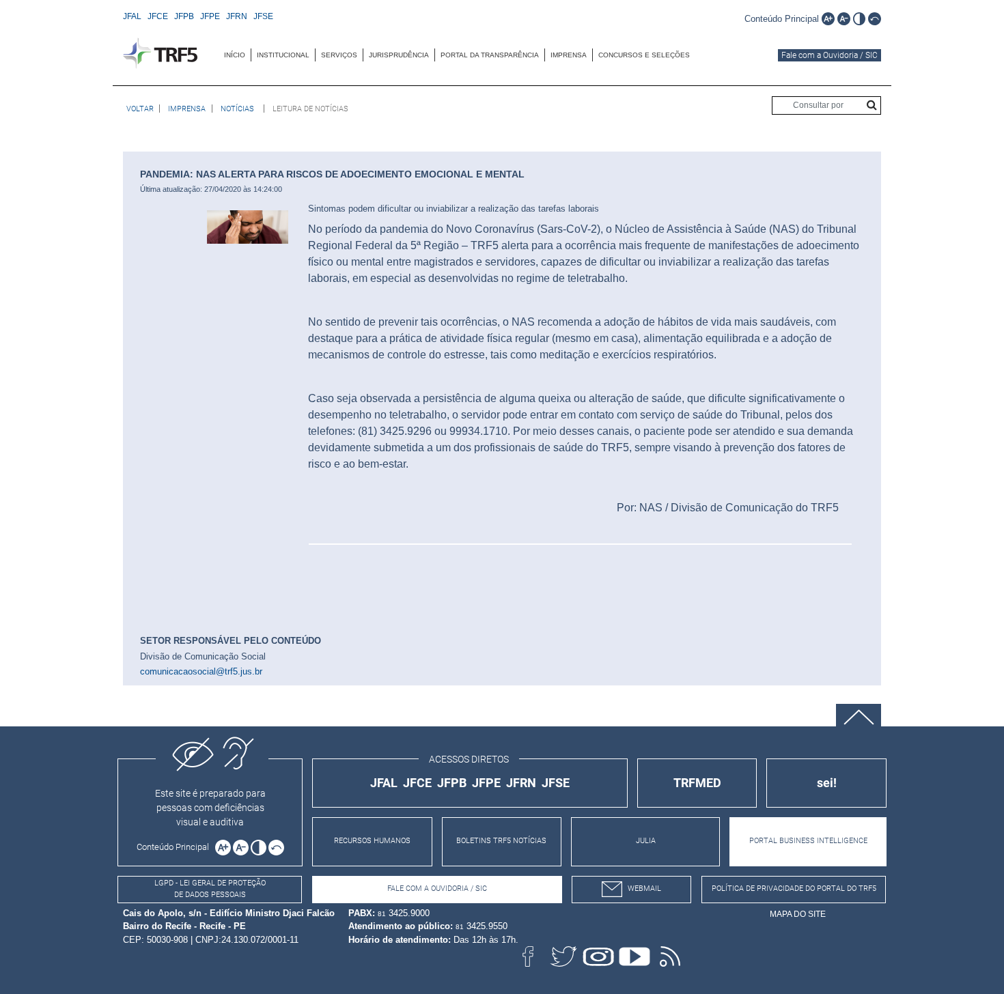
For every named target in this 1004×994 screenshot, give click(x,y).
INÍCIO (234, 55)
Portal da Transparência (490, 55)
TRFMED (697, 783)
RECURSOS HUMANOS (372, 840)
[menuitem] (235, 54)
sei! (827, 783)
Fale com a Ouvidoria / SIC (829, 55)
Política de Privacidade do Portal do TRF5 (794, 888)
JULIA (646, 840)
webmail (644, 888)
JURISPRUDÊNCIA (399, 55)
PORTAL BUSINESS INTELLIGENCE (808, 840)
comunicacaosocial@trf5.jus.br (201, 671)
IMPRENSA (568, 55)
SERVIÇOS (339, 55)
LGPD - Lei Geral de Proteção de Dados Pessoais (210, 889)
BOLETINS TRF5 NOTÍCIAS (501, 840)
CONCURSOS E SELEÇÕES (644, 55)
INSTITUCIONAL (283, 55)
